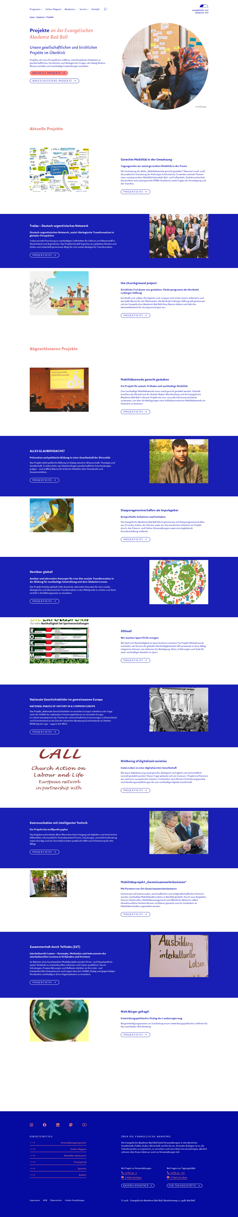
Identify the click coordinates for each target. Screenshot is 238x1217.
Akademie (40, 17)
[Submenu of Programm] (41, 9)
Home (32, 17)
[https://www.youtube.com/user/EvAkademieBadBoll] (84, 1124)
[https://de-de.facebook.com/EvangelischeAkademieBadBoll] (44, 1124)
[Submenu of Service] (88, 9)
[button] (111, 9)
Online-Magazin (78, 1149)
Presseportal (80, 1162)
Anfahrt (82, 1174)
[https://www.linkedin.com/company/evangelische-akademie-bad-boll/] (57, 1124)
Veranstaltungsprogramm (73, 1142)
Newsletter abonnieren (75, 1155)
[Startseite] (200, 5)
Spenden (82, 1168)
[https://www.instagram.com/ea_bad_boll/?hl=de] (31, 1124)
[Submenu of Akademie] (75, 9)
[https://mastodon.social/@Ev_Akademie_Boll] (71, 1124)
